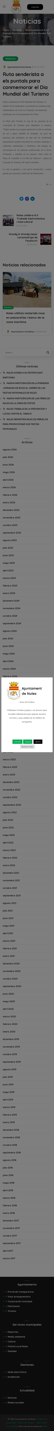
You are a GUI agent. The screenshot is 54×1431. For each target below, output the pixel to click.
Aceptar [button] (28, 741)
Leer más (17, 741)
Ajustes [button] (38, 741)
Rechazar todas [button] (27, 746)
